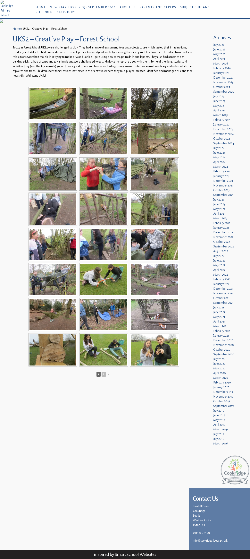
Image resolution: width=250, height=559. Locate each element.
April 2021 (219, 321)
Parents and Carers (158, 7)
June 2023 (219, 204)
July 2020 (219, 359)
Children (44, 12)
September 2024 (223, 143)
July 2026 (218, 45)
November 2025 (223, 82)
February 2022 (221, 279)
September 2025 (223, 92)
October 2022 (221, 242)
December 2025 (223, 78)
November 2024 (223, 134)
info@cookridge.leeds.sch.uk (210, 541)
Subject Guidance (196, 7)
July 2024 (218, 148)
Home (41, 7)
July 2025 (218, 96)
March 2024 (220, 167)
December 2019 (223, 392)
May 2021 (219, 317)
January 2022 (221, 284)
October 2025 (221, 87)
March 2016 (220, 443)
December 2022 (223, 232)
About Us (128, 7)
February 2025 (221, 120)
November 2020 (223, 345)
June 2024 (219, 153)
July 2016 (218, 439)
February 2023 (221, 223)
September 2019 (223, 406)
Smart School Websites (135, 554)
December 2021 (223, 289)
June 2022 (219, 260)
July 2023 (218, 200)
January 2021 (221, 336)
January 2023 (221, 228)
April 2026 (219, 59)
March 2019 (220, 429)
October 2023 (221, 190)
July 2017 (218, 434)
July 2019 (218, 411)
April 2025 (219, 110)
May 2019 (219, 420)
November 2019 (223, 397)
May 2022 (219, 265)
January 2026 (221, 73)
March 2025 (220, 115)
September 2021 (223, 303)
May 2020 (219, 368)
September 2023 (223, 195)
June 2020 (219, 364)
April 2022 (219, 270)
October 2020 (221, 350)
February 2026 (222, 68)
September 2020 (223, 354)
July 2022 (218, 256)
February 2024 (222, 171)
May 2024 (219, 157)
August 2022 (220, 251)
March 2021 (220, 326)
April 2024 (219, 162)
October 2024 (221, 139)
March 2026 (220, 63)
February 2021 (221, 331)
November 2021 (223, 293)
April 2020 (219, 373)
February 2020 (222, 382)
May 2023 (219, 209)
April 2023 (219, 214)
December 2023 (223, 181)
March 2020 (220, 378)
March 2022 (220, 275)
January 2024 (221, 176)
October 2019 (221, 401)
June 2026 (219, 49)
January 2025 (221, 124)
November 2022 (223, 237)
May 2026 (219, 54)
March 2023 (220, 218)
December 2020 (223, 340)
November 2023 (223, 185)
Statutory (66, 12)
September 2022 (223, 246)
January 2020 (221, 387)
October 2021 (221, 298)
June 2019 (219, 415)
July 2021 (218, 307)
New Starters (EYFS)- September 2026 (83, 7)
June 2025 (219, 101)
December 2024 (223, 129)
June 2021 (219, 312)
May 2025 (219, 106)
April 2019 (219, 425)
